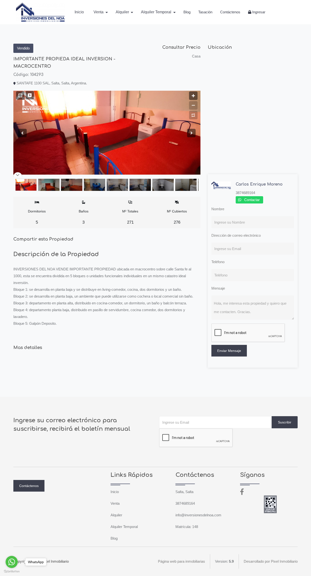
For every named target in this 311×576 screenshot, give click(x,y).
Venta (115, 503)
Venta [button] (99, 12)
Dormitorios (37, 217)
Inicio (79, 12)
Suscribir (284, 422)
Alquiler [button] (123, 12)
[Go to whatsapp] (12, 562)
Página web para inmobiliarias (181, 561)
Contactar (252, 200)
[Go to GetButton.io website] (11, 571)
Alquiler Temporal (124, 527)
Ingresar (258, 12)
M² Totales (130, 217)
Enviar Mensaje (229, 351)
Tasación (205, 12)
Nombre (217, 209)
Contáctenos (230, 12)
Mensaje (218, 288)
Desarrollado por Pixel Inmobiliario (271, 561)
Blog (186, 12)
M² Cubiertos (177, 217)
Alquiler (116, 515)
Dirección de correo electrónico (236, 235)
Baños (83, 217)
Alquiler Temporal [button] (156, 12)
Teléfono (218, 262)
